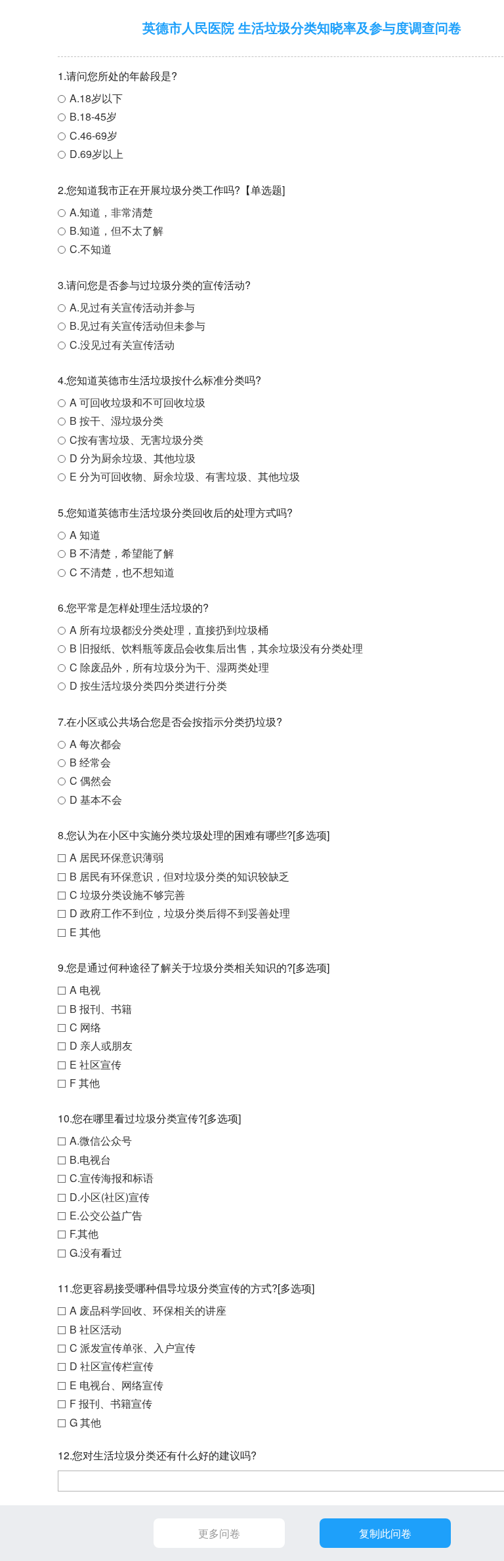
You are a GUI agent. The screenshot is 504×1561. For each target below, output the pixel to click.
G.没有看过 (96, 1252)
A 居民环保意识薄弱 (116, 857)
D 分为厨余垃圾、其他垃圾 (133, 457)
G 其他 (85, 1422)
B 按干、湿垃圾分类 (116, 420)
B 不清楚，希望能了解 (122, 553)
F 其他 (85, 1082)
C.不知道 (91, 248)
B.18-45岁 (93, 116)
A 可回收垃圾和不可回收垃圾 (137, 402)
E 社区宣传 (95, 1064)
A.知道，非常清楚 (111, 212)
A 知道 (85, 534)
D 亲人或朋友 (101, 1045)
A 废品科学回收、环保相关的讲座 (148, 1310)
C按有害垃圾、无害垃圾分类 (136, 439)
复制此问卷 (385, 1533)
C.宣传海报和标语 (112, 1177)
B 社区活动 (95, 1329)
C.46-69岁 (93, 135)
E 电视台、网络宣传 (116, 1385)
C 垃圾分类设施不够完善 (127, 894)
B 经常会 (90, 762)
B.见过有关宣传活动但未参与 (137, 325)
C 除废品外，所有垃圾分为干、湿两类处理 (169, 667)
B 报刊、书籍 (101, 1008)
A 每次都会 (95, 743)
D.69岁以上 (96, 153)
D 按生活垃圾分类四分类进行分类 (148, 685)
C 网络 (85, 1027)
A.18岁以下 (96, 98)
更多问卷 (219, 1533)
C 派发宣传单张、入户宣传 (133, 1347)
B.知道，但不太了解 (116, 230)
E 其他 (85, 931)
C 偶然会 (91, 780)
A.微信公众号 (101, 1140)
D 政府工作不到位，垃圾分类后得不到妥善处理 (180, 912)
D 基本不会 (96, 799)
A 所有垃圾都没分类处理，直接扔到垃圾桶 (169, 629)
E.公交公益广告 (106, 1215)
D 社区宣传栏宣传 (112, 1365)
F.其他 (84, 1233)
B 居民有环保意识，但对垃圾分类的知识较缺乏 (179, 876)
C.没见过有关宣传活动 (122, 344)
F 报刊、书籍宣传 (111, 1403)
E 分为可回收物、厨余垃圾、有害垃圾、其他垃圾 (185, 476)
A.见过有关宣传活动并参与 (132, 307)
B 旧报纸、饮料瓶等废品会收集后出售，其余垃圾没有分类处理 (216, 648)
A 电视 (85, 989)
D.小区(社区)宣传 (110, 1196)
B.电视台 (90, 1159)
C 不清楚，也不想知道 (122, 572)
